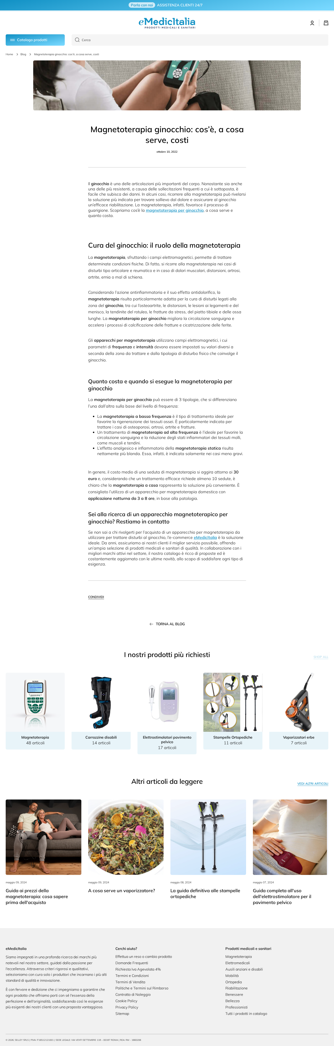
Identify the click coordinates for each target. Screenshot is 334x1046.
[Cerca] (76, 40)
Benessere (234, 994)
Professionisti (236, 1007)
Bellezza (232, 1001)
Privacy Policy (126, 1007)
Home (9, 54)
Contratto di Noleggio (133, 994)
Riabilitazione (236, 988)
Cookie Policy (126, 1001)
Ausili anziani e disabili (244, 969)
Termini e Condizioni (132, 975)
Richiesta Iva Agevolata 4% (138, 969)
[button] (326, 23)
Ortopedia (233, 982)
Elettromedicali (237, 963)
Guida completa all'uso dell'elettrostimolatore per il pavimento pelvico (282, 896)
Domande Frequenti (131, 963)
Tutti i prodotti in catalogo (246, 1013)
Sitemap (122, 1013)
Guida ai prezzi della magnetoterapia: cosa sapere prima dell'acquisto (37, 896)
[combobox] (200, 40)
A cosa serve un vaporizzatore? (121, 890)
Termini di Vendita (130, 982)
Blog (23, 54)
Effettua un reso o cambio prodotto (143, 956)
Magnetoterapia (238, 956)
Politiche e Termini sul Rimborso (141, 988)
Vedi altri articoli (312, 783)
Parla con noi (142, 5)
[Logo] (167, 23)
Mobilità (232, 975)
